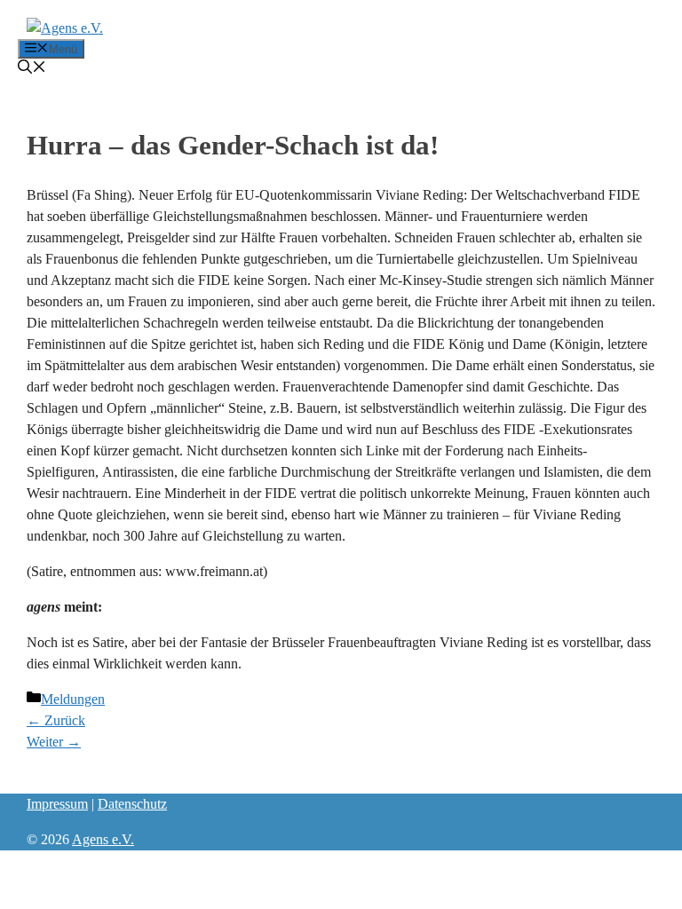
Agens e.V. (103, 839)
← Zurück (56, 720)
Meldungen (73, 699)
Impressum (57, 803)
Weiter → (54, 741)
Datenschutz (132, 803)
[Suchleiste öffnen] (32, 68)
